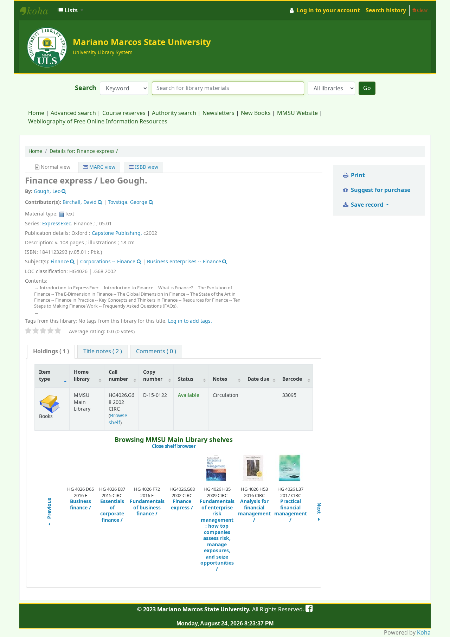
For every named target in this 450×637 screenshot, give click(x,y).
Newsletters (218, 113)
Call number (118, 375)
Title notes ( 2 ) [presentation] (102, 351)
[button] (70, 11)
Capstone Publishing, (117, 233)
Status (185, 379)
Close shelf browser (197, 446)
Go (367, 88)
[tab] (51, 352)
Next (319, 508)
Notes (220, 379)
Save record (367, 205)
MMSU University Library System (37, 11)
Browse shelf (118, 419)
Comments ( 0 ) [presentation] (156, 351)
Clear (422, 10)
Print (357, 175)
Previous (49, 509)
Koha (424, 633)
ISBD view (146, 167)
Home (36, 113)
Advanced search (73, 113)
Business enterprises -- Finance (184, 261)
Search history (386, 10)
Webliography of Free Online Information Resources (97, 121)
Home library (82, 375)
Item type (45, 375)
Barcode (292, 379)
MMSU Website (297, 113)
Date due (258, 379)
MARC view (101, 167)
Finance (60, 261)
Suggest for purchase (379, 190)
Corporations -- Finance (107, 261)
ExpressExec (56, 223)
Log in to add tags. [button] (190, 321)
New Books (256, 113)
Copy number (152, 375)
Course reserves (124, 113)
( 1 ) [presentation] (51, 351)
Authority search (174, 113)
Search (85, 88)
